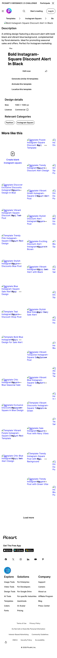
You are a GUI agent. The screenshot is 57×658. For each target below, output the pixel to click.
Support (41, 582)
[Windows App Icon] (29, 551)
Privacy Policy (35, 623)
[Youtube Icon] (35, 559)
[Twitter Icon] (13, 559)
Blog (40, 601)
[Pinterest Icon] (43, 559)
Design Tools (9, 591)
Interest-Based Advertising (18, 634)
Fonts (6, 610)
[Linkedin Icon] (28, 559)
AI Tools (7, 596)
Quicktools (22, 601)
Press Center (44, 606)
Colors (7, 606)
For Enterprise (23, 582)
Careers (41, 587)
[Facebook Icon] (5, 559)
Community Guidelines (40, 634)
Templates (8, 601)
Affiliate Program (45, 596)
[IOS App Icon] (7, 551)
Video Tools (9, 587)
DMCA (15, 640)
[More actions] (45, 145)
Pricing (20, 610)
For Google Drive (24, 591)
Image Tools (9, 582)
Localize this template (21, 89)
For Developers (23, 587)
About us (42, 591)
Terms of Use (21, 623)
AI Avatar (21, 606)
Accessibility (40, 640)
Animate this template (21, 84)
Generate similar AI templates (25, 79)
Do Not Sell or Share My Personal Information (28, 629)
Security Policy (26, 640)
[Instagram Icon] (20, 559)
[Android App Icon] (19, 551)
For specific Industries (27, 596)
